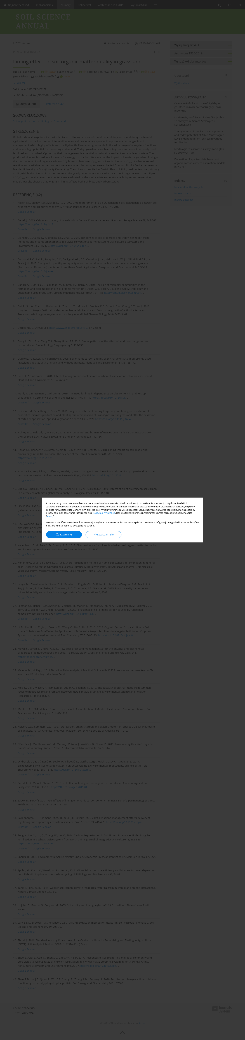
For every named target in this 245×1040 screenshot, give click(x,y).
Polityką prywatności (104, 512)
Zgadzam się (64, 534)
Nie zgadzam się (104, 534)
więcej (50, 516)
